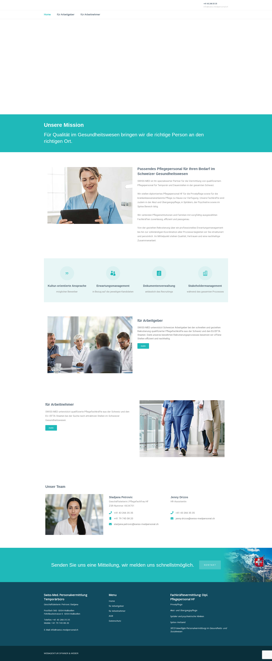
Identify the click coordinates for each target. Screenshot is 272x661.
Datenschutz (115, 620)
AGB (111, 615)
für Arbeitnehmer (117, 610)
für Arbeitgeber (116, 605)
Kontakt (210, 565)
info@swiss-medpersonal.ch (64, 629)
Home (112, 601)
